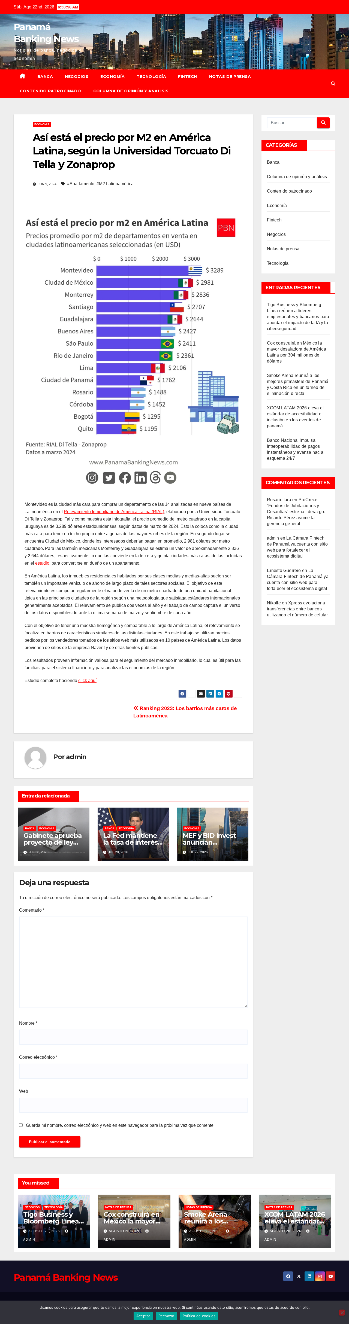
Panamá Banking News (66, 1277)
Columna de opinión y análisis (131, 91)
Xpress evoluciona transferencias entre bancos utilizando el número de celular (297, 609)
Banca (45, 76)
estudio (42, 563)
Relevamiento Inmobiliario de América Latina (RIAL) (114, 511)
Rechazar (166, 1316)
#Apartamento (80, 183)
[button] (333, 83)
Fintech (187, 76)
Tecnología (151, 76)
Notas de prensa (230, 76)
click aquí (87, 680)
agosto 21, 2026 (44, 1231)
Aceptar (143, 1316)
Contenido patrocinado (50, 91)
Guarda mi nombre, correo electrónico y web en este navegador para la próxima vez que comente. (120, 1125)
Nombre (28, 1023)
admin (76, 757)
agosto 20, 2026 (125, 1231)
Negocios (76, 76)
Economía (112, 76)
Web (23, 1091)
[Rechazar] (342, 1313)
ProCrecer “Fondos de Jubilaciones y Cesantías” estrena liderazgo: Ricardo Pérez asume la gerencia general (296, 511)
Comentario (31, 910)
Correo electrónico (38, 1057)
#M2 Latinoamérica (115, 183)
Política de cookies (199, 1316)
